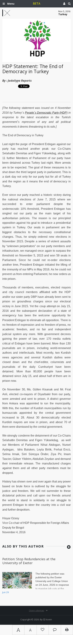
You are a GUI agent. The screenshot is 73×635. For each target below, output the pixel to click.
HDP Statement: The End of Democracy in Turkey (32, 69)
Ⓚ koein (47, 619)
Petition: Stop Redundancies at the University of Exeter (28, 561)
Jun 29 (5, 592)
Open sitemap (36, 610)
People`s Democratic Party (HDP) (46, 112)
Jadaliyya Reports (20, 81)
